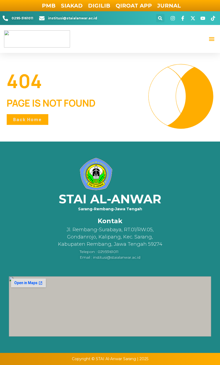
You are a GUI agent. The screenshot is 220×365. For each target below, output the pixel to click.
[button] (160, 18)
